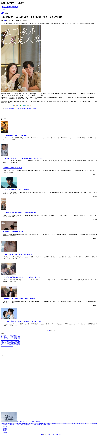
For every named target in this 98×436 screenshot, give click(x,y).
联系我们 (5, 430)
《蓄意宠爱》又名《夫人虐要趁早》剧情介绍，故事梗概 (19, 298)
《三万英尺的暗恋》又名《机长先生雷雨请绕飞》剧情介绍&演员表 (22, 321)
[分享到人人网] (19, 105)
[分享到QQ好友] (28, 105)
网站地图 (5, 432)
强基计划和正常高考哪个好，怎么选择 (10, 340)
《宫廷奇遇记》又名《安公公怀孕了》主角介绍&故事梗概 (19, 212)
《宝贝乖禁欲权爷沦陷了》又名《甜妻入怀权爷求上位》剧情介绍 (21, 277)
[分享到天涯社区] (24, 105)
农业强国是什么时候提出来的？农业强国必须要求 (48, 423)
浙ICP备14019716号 (58, 434)
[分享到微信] (21, 105)
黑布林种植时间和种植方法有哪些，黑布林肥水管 (69, 423)
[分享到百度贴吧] (22, 105)
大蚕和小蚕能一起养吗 (45, 424)
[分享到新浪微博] (16, 105)
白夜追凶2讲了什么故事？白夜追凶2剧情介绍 (16, 189)
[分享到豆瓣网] (25, 105)
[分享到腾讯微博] (17, 105)
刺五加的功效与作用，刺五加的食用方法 (29, 423)
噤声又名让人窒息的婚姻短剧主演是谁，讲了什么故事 (18, 231)
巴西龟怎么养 (92, 423)
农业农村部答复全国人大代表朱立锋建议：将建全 (29, 424)
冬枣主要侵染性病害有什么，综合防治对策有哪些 (11, 423)
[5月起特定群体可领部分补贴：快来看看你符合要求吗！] (9, 421)
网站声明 (5, 428)
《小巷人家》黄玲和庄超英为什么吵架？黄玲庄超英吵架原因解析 (20, 108)
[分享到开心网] (30, 105)
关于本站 (5, 426)
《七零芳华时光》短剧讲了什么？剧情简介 (15, 135)
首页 (4, 9)
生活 (50, 434)
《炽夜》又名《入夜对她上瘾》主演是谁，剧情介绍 (17, 254)
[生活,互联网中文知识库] (9, 7)
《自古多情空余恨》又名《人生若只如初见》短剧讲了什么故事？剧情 (22, 158)
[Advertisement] (11, 113)
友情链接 (5, 429)
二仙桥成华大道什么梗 (84, 423)
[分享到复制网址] (31, 105)
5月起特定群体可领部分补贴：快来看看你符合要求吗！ (29, 421)
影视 (2, 13)
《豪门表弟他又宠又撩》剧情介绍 (12, 168)
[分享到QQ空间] (14, 105)
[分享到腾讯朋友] (27, 105)
